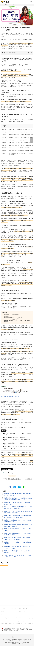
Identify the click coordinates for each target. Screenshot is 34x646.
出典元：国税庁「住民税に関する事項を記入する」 (10, 396)
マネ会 (1, 4)
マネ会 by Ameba (8, 609)
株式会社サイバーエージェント (26, 629)
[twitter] (14, 487)
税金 (6, 4)
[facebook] (9, 487)
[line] (24, 487)
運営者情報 (14, 639)
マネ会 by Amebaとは (7, 639)
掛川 (9, 472)
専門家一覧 (19, 639)
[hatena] (19, 487)
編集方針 (29, 639)
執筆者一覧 (25, 639)
